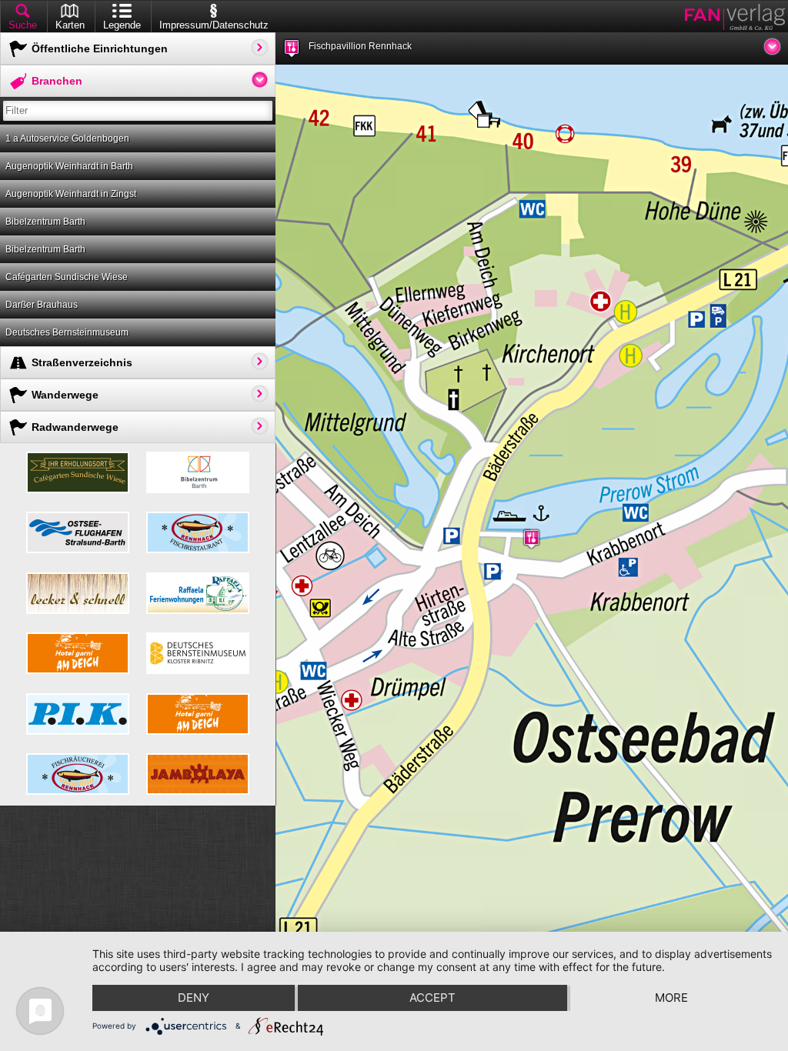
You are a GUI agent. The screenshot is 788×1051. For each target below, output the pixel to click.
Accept (432, 997)
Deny (193, 997)
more (671, 997)
